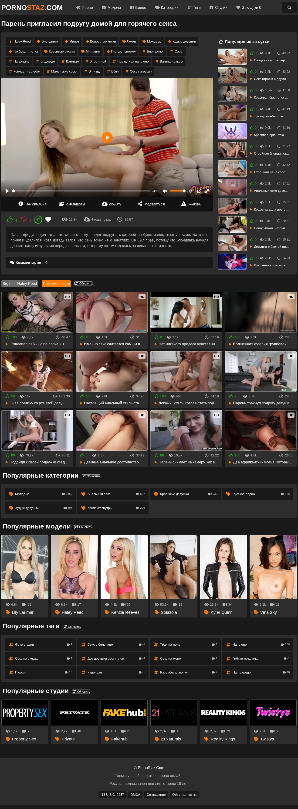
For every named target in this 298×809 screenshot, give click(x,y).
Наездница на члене (133, 61)
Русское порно (261, 494)
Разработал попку (188, 672)
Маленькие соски (64, 71)
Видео (140, 8)
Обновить (85, 283)
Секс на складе (43, 658)
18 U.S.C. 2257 (113, 794)
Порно (87, 8)
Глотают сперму (123, 51)
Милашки (93, 51)
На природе (261, 672)
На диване (22, 61)
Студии (221, 8)
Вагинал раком (171, 61)
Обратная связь (184, 794)
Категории (170, 8)
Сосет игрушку (141, 71)
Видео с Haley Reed (20, 284)
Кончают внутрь (116, 508)
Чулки (131, 41)
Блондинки (50, 41)
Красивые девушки (188, 494)
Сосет (179, 51)
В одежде (48, 61)
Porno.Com (32, 7)
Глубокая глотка (26, 51)
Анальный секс (116, 494)
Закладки (251, 8)
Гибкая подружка (261, 658)
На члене (261, 644)
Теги (197, 8)
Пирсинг (43, 672)
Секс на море (188, 658)
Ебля (115, 71)
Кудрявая (116, 672)
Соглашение (156, 794)
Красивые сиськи (62, 51)
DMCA (135, 794)
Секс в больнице (116, 644)
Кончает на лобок (27, 71)
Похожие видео (56, 284)
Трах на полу (188, 644)
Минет (74, 41)
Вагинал (72, 61)
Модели (114, 8)
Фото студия (43, 644)
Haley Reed (22, 41)
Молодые (154, 41)
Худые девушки (184, 41)
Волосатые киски (103, 41)
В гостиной (98, 61)
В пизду (94, 71)
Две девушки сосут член (116, 658)
